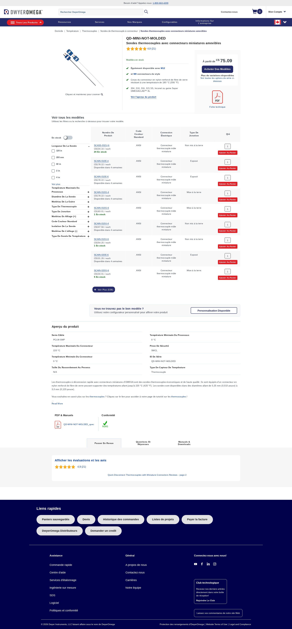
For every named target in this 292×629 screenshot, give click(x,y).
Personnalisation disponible (214, 310)
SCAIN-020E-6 (101, 254)
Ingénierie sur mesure (63, 587)
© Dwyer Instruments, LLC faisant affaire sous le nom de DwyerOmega (78, 624)
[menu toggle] (13, 22)
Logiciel (54, 602)
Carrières (131, 580)
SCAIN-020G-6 (101, 270)
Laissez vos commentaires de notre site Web (218, 613)
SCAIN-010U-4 (101, 223)
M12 (163, 68)
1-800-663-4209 (160, 3)
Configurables (169, 22)
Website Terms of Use (216, 624)
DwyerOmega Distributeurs (59, 530)
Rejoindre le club (205, 600)
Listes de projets (163, 519)
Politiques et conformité (64, 610)
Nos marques (134, 22)
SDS (52, 595)
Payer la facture (197, 519)
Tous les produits (27, 22)
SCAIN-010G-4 (101, 192)
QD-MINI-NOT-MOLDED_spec (78, 424)
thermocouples (97, 396)
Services (99, 22)
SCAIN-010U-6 (101, 239)
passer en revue (103, 445)
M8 (135, 74)
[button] (280, 22)
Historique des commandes (121, 519)
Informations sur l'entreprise (205, 22)
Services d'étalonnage (63, 580)
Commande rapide (61, 564)
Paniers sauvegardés (55, 519)
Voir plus (56, 184)
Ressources (64, 22)
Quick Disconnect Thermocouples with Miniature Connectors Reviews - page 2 (147, 475)
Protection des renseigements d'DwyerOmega (182, 624)
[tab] (75, 421)
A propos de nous (136, 564)
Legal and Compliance (240, 624)
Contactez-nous (229, 12)
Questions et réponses (143, 443)
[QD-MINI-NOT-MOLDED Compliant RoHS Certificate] (105, 424)
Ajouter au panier (227, 152)
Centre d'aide (58, 572)
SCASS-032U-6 (101, 145)
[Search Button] (146, 12)
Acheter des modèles (217, 69)
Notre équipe (133, 587)
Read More (57, 403)
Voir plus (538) (104, 289)
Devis (86, 519)
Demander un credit (103, 530)
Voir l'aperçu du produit (143, 97)
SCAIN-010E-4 (101, 160)
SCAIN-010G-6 (101, 207)
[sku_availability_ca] (68, 138)
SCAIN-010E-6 (101, 176)
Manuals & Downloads (184, 443)
